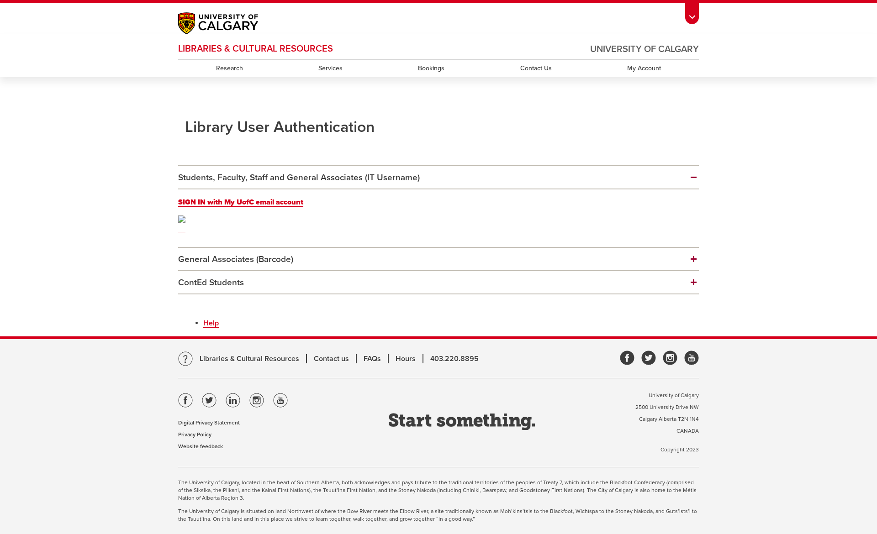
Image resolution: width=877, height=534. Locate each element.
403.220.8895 (454, 358)
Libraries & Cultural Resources (249, 358)
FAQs (372, 358)
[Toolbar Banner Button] (692, 12)
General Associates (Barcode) (235, 259)
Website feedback (200, 446)
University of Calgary (644, 49)
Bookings (431, 68)
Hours (406, 358)
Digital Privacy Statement (209, 422)
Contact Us (536, 68)
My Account (644, 68)
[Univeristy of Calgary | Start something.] (462, 422)
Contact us (331, 358)
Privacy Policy (194, 434)
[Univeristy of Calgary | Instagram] (670, 358)
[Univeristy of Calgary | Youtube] (691, 358)
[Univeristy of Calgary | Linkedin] (233, 402)
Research (229, 68)
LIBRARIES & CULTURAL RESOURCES (255, 48)
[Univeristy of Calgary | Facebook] (627, 358)
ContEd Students (211, 282)
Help (211, 323)
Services (330, 68)
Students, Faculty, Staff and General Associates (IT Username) (299, 178)
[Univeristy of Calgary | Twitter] (648, 358)
